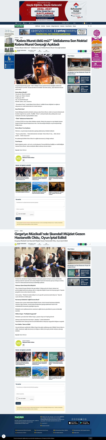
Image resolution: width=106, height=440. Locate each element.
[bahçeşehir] (53, 10)
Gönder (18, 218)
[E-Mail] (24, 160)
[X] (75, 419)
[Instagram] (77, 419)
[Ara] (88, 26)
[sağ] (97, 48)
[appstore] (73, 422)
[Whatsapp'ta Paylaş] (83, 51)
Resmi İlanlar (69, 26)
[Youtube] (81, 419)
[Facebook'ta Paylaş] (79, 51)
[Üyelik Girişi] (90, 23)
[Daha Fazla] (86, 51)
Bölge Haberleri (55, 26)
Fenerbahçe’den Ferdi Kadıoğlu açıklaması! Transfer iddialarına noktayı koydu (39, 178)
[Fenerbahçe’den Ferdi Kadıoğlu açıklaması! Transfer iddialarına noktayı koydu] (40, 171)
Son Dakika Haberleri (59, 432)
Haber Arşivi (76, 432)
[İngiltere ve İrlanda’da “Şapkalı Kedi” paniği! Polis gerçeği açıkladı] (56, 186)
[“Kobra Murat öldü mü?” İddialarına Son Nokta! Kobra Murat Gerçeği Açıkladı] (40, 69)
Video (26, 23)
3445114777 (44, 423)
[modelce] (53, 32)
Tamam (90, 438)
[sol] (9, 48)
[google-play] (84, 422)
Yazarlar (32, 23)
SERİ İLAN (37, 26)
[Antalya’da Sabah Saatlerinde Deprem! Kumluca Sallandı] (40, 186)
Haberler (16, 37)
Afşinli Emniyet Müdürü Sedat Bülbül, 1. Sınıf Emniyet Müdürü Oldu (56, 178)
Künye (74, 26)
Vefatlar (43, 26)
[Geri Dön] (4, 436)
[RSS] (86, 419)
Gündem (62, 26)
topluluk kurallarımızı (27, 222)
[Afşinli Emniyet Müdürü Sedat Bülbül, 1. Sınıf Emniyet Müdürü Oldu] (56, 171)
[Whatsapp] (83, 419)
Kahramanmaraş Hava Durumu (42, 430)
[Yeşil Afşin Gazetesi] (19, 26)
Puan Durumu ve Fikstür (21, 432)
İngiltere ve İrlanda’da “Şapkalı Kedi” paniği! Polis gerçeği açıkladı (56, 193)
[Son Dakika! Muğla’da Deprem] (23, 186)
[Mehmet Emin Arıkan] (18, 158)
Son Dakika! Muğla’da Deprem (23, 192)
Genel (21, 37)
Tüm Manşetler (39, 432)
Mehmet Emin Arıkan (28, 157)
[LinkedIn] (79, 419)
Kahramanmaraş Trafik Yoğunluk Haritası (82, 430)
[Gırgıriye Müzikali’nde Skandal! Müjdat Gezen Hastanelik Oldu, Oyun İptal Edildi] (40, 262)
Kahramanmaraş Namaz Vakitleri (61, 430)
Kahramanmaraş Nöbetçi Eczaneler (24, 430)
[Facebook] (72, 419)
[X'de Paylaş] (81, 51)
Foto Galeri (19, 23)
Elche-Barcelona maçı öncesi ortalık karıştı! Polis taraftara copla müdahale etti (22, 178)
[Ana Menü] (90, 26)
